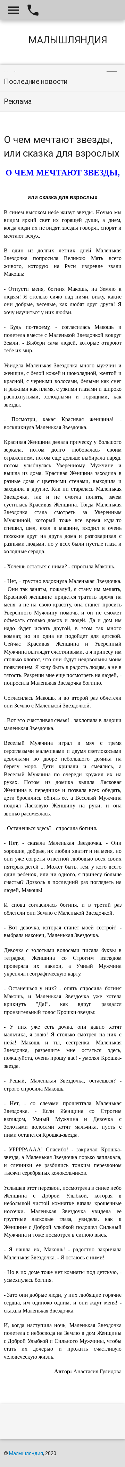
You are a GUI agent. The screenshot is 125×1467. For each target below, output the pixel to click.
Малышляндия (26, 1453)
